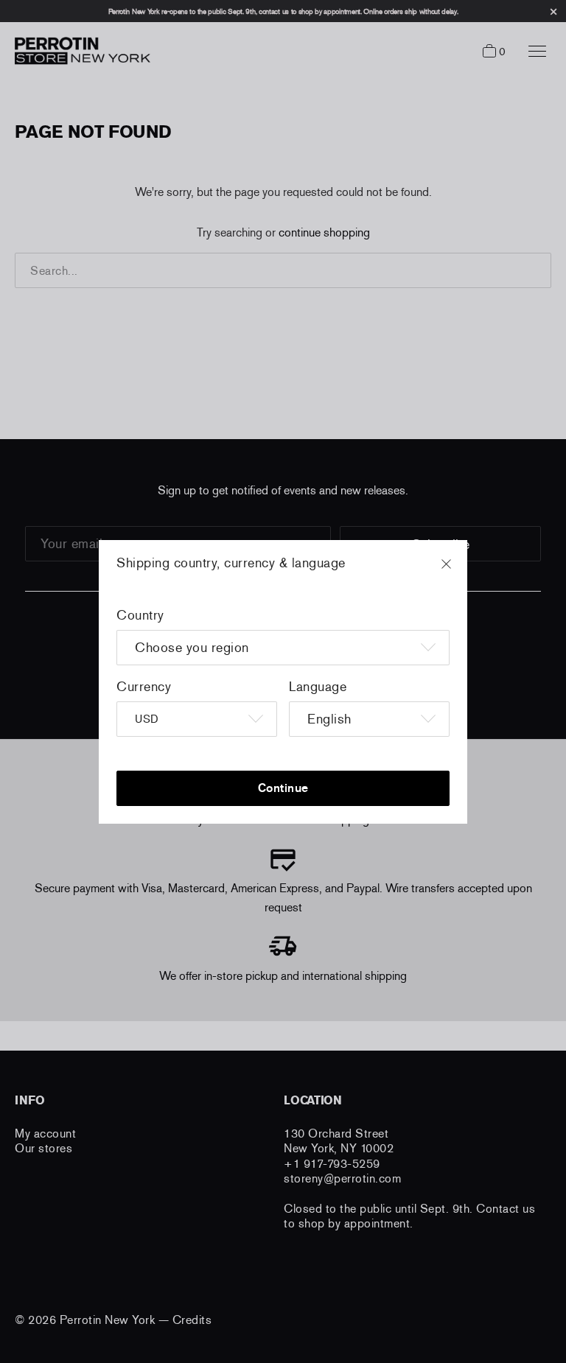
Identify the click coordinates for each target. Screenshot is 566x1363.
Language (317, 686)
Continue (283, 788)
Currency (143, 686)
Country (140, 615)
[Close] (460, 571)
